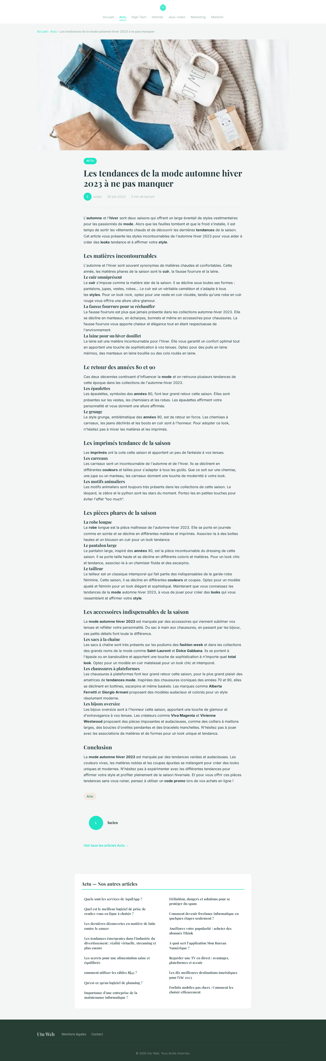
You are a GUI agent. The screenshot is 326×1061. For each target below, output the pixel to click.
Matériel (217, 17)
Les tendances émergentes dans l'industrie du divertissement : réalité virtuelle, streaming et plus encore (120, 943)
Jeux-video (176, 17)
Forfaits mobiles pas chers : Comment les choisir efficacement (201, 989)
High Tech (139, 17)
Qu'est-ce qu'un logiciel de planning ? (113, 983)
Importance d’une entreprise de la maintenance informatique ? (110, 995)
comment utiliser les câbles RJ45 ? (110, 972)
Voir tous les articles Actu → (106, 845)
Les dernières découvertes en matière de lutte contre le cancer (119, 925)
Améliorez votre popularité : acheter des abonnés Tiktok (200, 930)
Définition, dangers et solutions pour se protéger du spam (199, 901)
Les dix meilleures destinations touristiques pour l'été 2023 (203, 974)
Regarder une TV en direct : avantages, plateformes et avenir (199, 960)
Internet (157, 17)
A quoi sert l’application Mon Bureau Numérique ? (197, 945)
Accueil (108, 17)
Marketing (198, 17)
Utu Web (46, 1034)
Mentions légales (74, 1034)
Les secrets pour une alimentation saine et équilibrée (117, 960)
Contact (97, 1034)
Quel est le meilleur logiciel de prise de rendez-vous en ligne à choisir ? (115, 911)
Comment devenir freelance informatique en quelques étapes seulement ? (204, 915)
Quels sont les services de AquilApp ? (113, 899)
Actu (122, 17)
